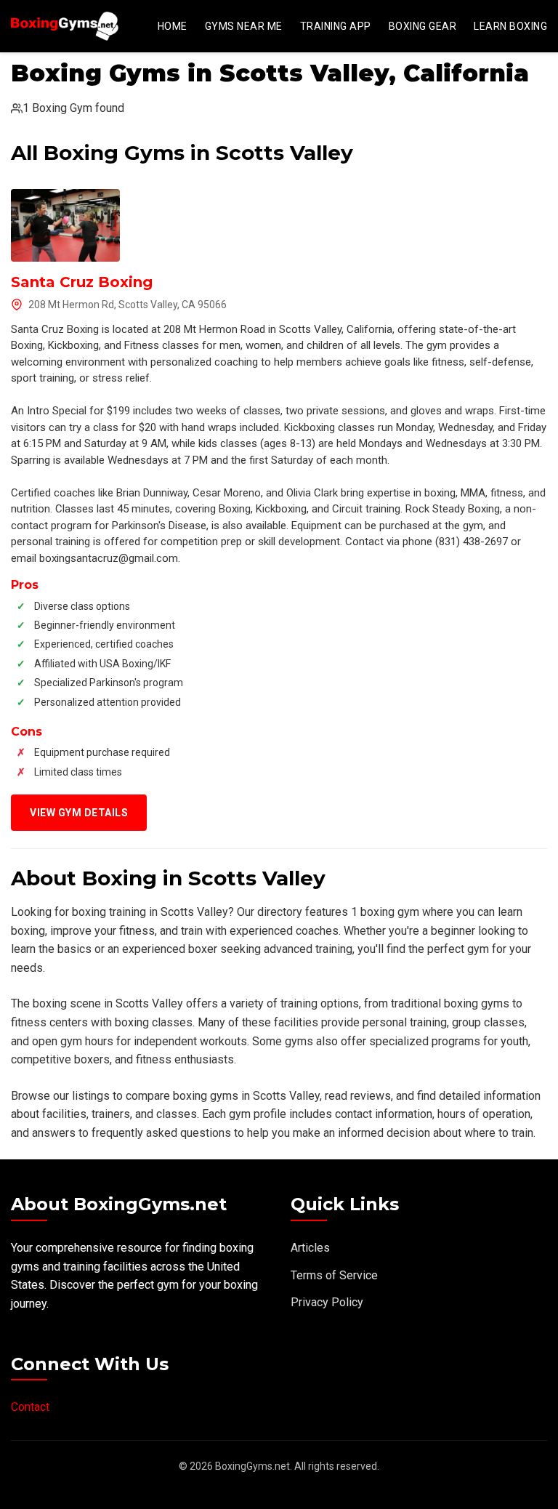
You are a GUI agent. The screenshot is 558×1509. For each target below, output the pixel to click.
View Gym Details (79, 812)
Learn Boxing (510, 26)
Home (172, 26)
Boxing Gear (423, 26)
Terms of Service (334, 1275)
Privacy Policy (327, 1302)
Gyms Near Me (244, 26)
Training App (335, 26)
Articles (310, 1248)
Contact (30, 1407)
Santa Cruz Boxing (82, 282)
